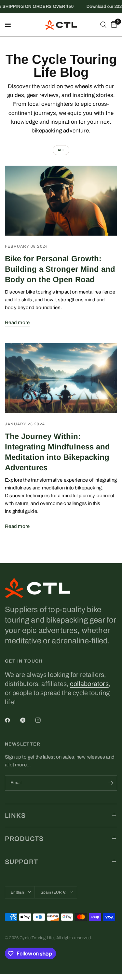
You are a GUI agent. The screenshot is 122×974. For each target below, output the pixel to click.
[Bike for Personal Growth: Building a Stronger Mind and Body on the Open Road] (61, 201)
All (61, 150)
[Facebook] (12, 720)
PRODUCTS (24, 838)
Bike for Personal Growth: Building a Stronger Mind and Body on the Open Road (60, 269)
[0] (113, 24)
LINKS (15, 815)
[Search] (103, 24)
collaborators (89, 683)
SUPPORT (21, 861)
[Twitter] (27, 720)
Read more (17, 322)
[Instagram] (42, 720)
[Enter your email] (110, 783)
